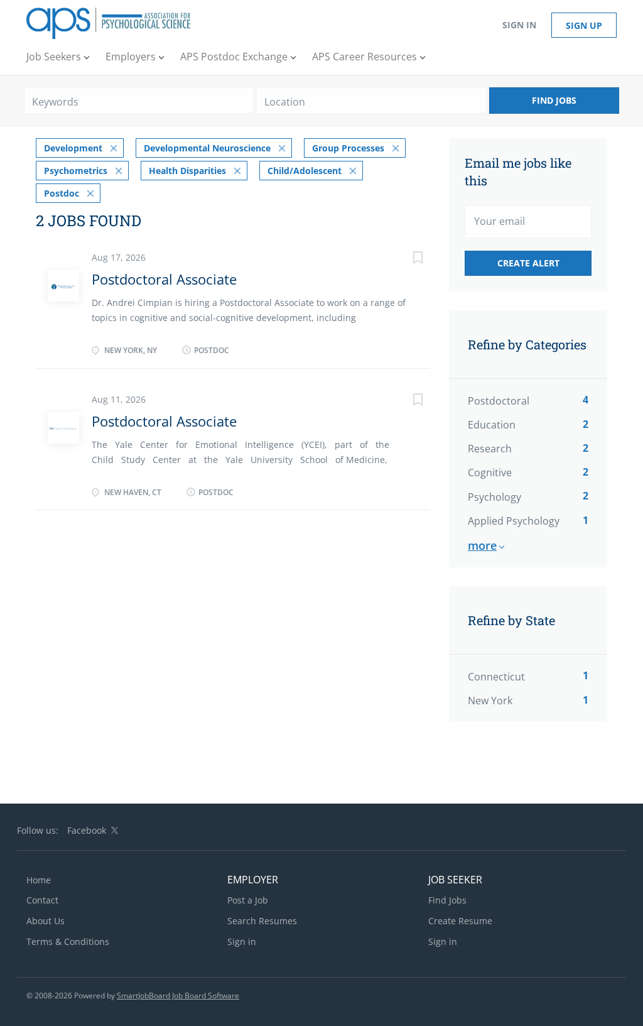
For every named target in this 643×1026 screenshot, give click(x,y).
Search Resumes (262, 921)
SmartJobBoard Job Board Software (178, 995)
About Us (45, 921)
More (482, 545)
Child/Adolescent (304, 171)
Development (73, 148)
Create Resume (460, 921)
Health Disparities (187, 171)
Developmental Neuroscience (207, 148)
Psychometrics (75, 171)
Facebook (86, 830)
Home (38, 880)
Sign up (584, 25)
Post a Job (247, 900)
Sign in (519, 25)
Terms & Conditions (67, 941)
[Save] (405, 259)
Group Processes (348, 148)
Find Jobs (554, 100)
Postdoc (61, 193)
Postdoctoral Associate (164, 279)
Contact (42, 900)
